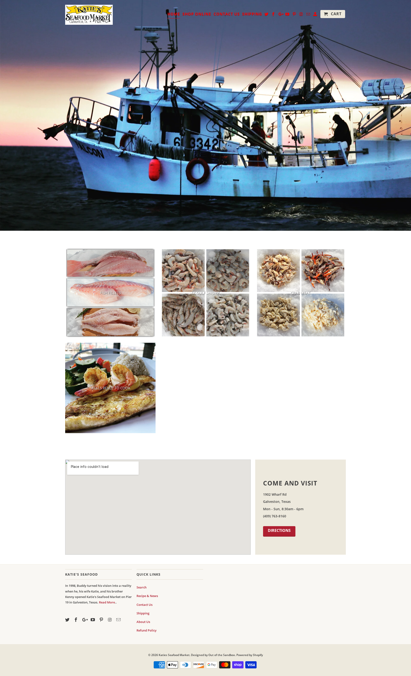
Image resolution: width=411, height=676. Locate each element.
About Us (143, 622)
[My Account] (315, 15)
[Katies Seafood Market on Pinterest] (101, 619)
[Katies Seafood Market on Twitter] (67, 619)
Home (173, 14)
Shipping (143, 613)
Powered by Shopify (249, 655)
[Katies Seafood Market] (89, 14)
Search (142, 587)
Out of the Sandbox (221, 655)
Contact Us (144, 605)
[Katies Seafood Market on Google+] (85, 619)
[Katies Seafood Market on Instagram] (110, 619)
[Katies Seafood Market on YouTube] (93, 619)
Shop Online (196, 14)
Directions (279, 530)
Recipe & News (147, 596)
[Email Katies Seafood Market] (119, 619)
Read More (107, 602)
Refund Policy (147, 630)
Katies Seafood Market (174, 655)
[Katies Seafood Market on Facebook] (76, 619)
